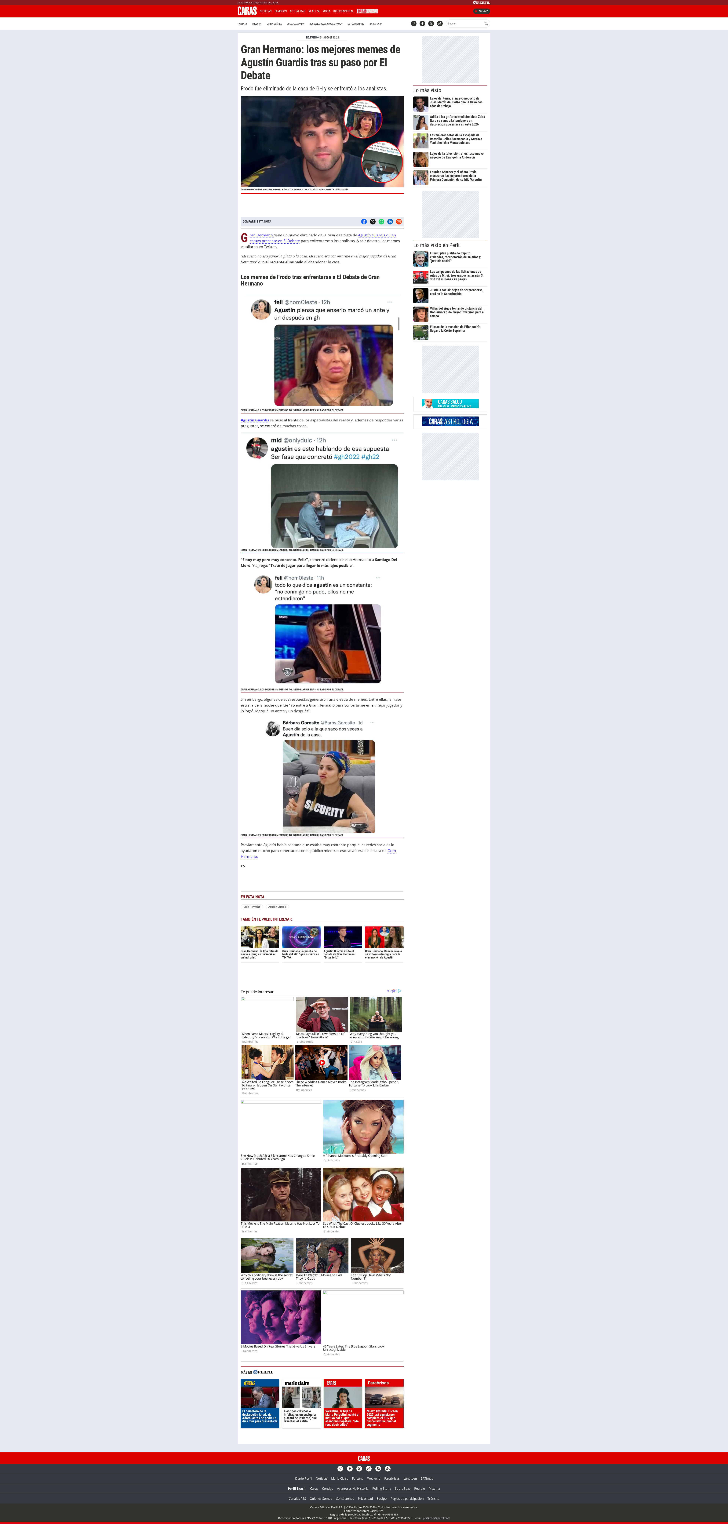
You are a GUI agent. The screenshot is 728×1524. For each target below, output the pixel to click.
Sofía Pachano (356, 23)
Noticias (265, 11)
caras (343, 1384)
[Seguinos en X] (431, 23)
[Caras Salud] (450, 407)
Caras (314, 1488)
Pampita (242, 23)
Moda (326, 11)
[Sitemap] (388, 1468)
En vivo (483, 11)
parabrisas (384, 1384)
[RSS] (378, 1468)
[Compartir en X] (373, 221)
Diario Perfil (303, 1478)
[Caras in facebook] (422, 23)
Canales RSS (297, 1499)
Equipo (382, 1499)
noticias (260, 1384)
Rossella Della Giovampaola (325, 23)
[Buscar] (486, 23)
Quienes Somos (321, 1499)
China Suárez (274, 23)
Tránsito (433, 1499)
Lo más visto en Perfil (437, 245)
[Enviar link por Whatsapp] (381, 221)
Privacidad (365, 1499)
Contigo (327, 1488)
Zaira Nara (376, 23)
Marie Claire (339, 1478)
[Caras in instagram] (414, 23)
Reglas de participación (407, 1499)
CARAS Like (367, 10)
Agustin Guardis (277, 906)
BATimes (427, 1478)
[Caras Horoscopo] (450, 425)
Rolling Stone (381, 1488)
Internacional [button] (343, 11)
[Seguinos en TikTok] (440, 23)
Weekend (373, 1478)
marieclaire (301, 1384)
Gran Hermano (262, 235)
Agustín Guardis (255, 420)
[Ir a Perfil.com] (481, 3)
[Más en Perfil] (263, 1372)
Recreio (419, 1488)
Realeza (314, 11)
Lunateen (410, 1478)
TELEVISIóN (312, 37)
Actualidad (297, 11)
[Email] (399, 221)
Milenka (256, 23)
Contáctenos (345, 1499)
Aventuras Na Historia (353, 1488)
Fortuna (357, 1478)
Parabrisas (392, 1478)
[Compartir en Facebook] (364, 221)
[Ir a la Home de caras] (247, 14)
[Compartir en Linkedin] (390, 221)
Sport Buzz (402, 1488)
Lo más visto (427, 90)
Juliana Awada (295, 23)
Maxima (434, 1488)
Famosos (281, 11)
